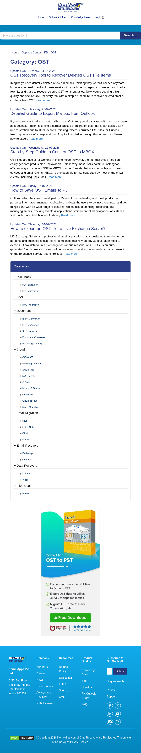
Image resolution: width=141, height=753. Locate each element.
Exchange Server (31, 363)
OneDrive (27, 394)
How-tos (87, 687)
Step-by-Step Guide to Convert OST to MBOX (52, 151)
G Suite (26, 382)
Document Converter (33, 337)
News (40, 679)
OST (24, 421)
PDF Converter (30, 291)
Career (40, 673)
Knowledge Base (89, 672)
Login (98, 17)
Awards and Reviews (43, 694)
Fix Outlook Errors (89, 695)
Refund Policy (63, 669)
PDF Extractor (30, 284)
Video (25, 479)
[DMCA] (22, 737)
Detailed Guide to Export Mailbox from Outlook (52, 113)
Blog (84, 680)
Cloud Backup (29, 400)
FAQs (85, 704)
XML (62, 696)
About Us (42, 667)
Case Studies (44, 686)
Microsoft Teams (31, 388)
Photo (25, 493)
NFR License (44, 703)
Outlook (26, 459)
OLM (25, 433)
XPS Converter (30, 331)
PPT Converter (30, 324)
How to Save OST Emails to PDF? (41, 190)
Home (40, 17)
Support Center (31, 52)
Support (111, 696)
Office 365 (28, 357)
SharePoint (28, 369)
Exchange (27, 453)
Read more (43, 100)
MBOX (25, 439)
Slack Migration (30, 407)
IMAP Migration (30, 304)
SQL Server (28, 376)
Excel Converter (31, 318)
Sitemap (64, 690)
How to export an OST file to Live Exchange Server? (57, 228)
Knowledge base (80, 17)
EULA (62, 684)
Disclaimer (65, 677)
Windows (27, 473)
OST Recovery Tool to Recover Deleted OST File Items (60, 75)
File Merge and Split (33, 343)
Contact (111, 690)
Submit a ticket (57, 17)
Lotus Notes (28, 427)
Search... (130, 35)
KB (46, 52)
